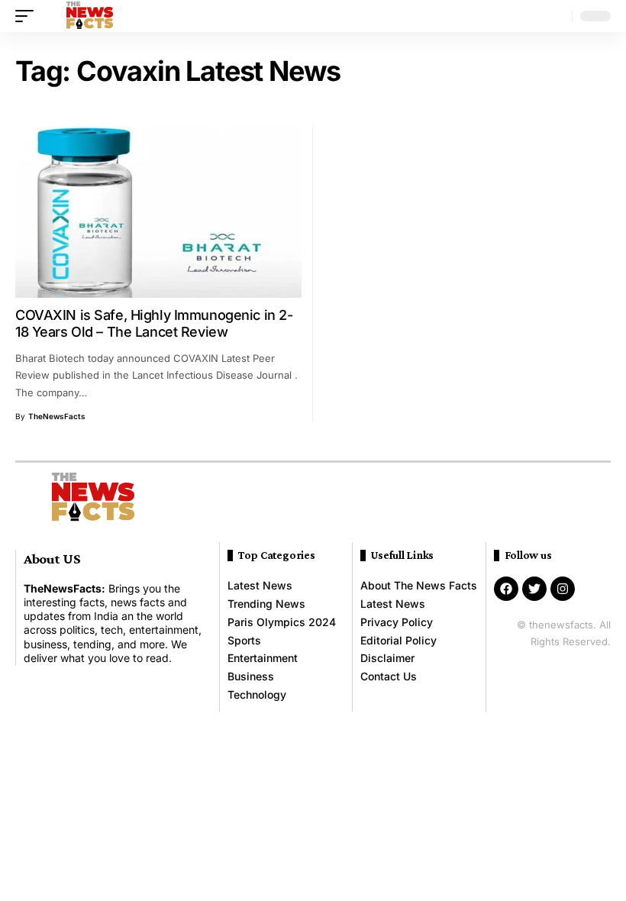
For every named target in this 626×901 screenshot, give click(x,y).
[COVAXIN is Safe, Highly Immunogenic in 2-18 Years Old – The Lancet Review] (158, 212)
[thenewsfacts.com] (89, 16)
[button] (28, 16)
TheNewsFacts (57, 416)
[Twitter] (534, 588)
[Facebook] (506, 588)
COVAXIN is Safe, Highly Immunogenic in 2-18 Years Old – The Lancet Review (153, 323)
